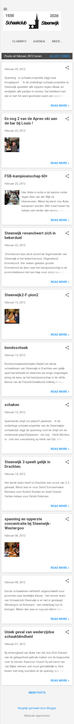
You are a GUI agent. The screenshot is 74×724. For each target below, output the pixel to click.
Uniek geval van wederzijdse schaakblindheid (29, 634)
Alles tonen (59, 56)
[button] (67, 68)
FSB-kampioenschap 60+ (26, 176)
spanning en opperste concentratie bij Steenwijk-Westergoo (28, 523)
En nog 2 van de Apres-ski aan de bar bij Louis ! (31, 120)
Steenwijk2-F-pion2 (21, 295)
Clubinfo (19, 41)
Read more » (60, 105)
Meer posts (37, 692)
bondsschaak (16, 347)
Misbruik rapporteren (37, 715)
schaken (12, 404)
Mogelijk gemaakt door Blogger (37, 708)
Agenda (39, 41)
